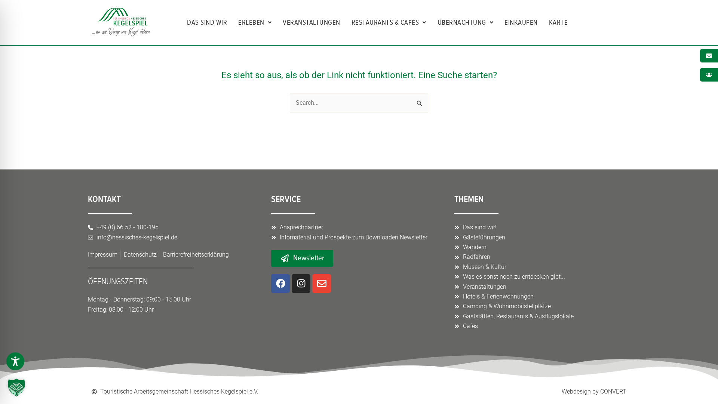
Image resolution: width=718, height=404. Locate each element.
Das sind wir (207, 22)
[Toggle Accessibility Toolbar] (15, 361)
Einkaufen (521, 22)
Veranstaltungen (311, 22)
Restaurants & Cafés (385, 22)
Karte (558, 22)
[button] (16, 387)
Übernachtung (462, 22)
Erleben (251, 22)
